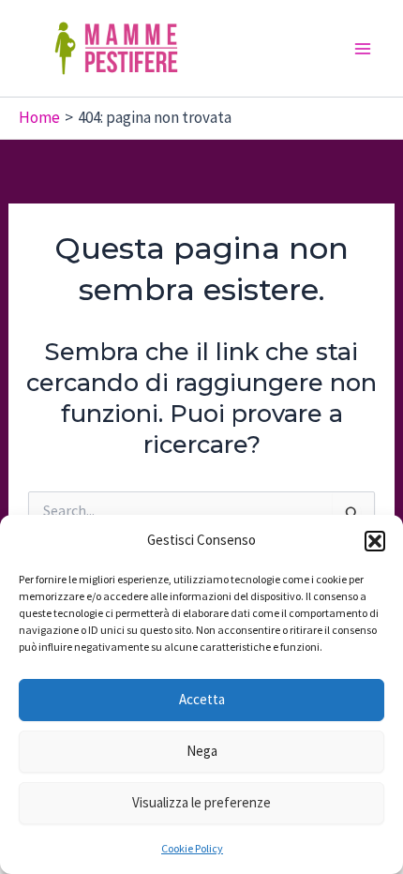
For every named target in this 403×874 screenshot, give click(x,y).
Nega (202, 751)
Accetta (202, 699)
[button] (375, 541)
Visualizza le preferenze (201, 802)
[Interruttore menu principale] (363, 48)
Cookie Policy (192, 848)
